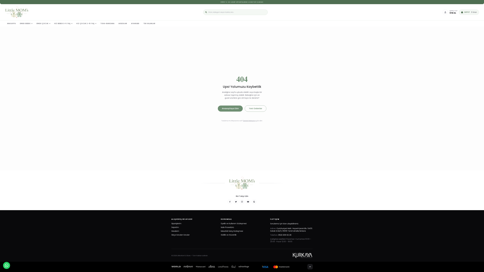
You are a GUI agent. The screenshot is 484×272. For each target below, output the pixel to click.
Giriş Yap (453, 11)
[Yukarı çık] (310, 266)
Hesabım (175, 231)
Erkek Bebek (25, 23)
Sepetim (175, 227)
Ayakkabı (135, 23)
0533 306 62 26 (284, 235)
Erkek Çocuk (42, 23)
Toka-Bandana (107, 23)
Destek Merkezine (249, 121)
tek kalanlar (149, 23)
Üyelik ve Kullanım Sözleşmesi (234, 223)
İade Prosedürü (227, 227)
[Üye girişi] (445, 12)
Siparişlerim (176, 223)
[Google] (254, 201)
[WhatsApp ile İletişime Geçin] (6, 265)
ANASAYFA (11, 23)
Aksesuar (122, 23)
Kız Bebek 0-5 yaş (62, 23)
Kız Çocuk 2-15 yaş (85, 23)
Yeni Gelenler (255, 108)
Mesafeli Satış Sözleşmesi (232, 231)
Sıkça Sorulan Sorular (180, 235)
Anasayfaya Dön (230, 108)
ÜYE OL (453, 13)
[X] (236, 201)
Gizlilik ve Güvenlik (228, 235)
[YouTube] (248, 201)
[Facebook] (230, 201)
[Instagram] (242, 201)
